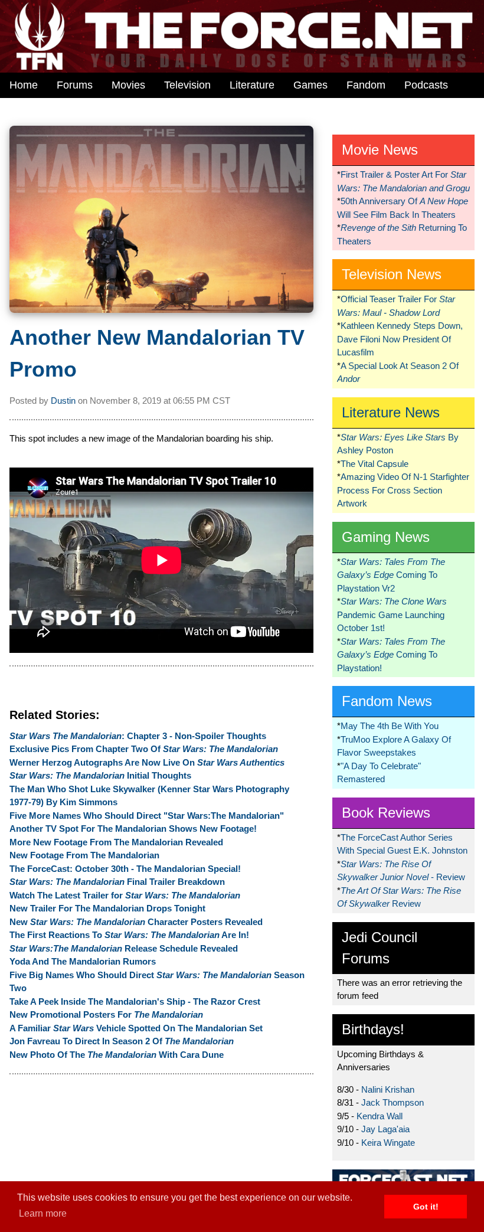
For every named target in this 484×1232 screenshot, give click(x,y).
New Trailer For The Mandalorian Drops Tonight (107, 908)
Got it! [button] (426, 1206)
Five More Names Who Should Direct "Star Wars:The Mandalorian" (146, 816)
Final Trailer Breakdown (117, 882)
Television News (392, 274)
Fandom (365, 85)
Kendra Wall (380, 1116)
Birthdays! (373, 1029)
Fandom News (387, 701)
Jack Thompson (392, 1102)
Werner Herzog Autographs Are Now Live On (146, 762)
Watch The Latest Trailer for (124, 895)
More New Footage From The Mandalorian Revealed (116, 842)
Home (23, 85)
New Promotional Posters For (106, 1014)
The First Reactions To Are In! (129, 935)
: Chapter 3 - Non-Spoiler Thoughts (137, 736)
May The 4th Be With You (390, 726)
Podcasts (426, 85)
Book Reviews (386, 813)
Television (187, 85)
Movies (128, 85)
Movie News (380, 150)
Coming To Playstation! (391, 654)
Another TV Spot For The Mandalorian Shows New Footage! (133, 828)
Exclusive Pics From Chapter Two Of (143, 749)
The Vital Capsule (374, 464)
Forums (75, 85)
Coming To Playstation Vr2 (391, 575)
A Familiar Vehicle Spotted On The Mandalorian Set (136, 1028)
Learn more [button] (43, 1213)
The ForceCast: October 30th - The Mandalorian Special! (125, 869)
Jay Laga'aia (385, 1129)
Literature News (391, 412)
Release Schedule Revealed (123, 948)
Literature (252, 85)
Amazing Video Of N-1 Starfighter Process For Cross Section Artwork (403, 490)
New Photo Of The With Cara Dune (116, 1055)
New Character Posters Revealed (136, 922)
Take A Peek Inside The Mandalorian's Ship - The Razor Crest (134, 1001)
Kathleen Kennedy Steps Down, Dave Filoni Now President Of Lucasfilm (400, 339)
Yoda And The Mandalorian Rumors (82, 961)
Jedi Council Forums (379, 947)
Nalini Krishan (387, 1089)
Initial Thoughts (100, 775)
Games (310, 85)
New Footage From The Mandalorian (84, 855)
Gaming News (386, 537)
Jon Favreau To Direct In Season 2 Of (121, 1041)
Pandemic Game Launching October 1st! (392, 614)
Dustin (63, 401)
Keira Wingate (388, 1143)
